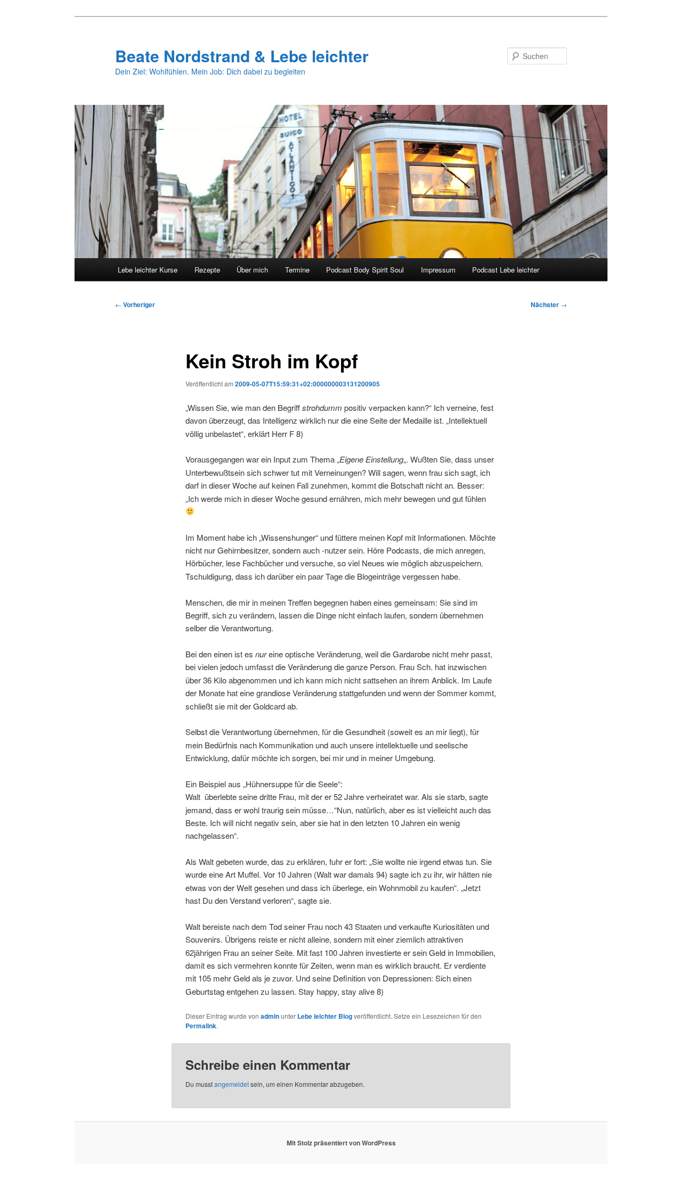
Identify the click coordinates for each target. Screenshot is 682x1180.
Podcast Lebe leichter (505, 270)
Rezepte (207, 270)
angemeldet (231, 1083)
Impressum (438, 270)
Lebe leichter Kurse (147, 270)
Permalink (200, 1025)
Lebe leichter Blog (324, 1016)
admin (270, 1016)
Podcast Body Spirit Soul (365, 270)
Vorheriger (135, 304)
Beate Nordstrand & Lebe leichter (242, 55)
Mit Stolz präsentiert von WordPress (341, 1143)
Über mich (252, 270)
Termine (297, 270)
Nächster (549, 304)
